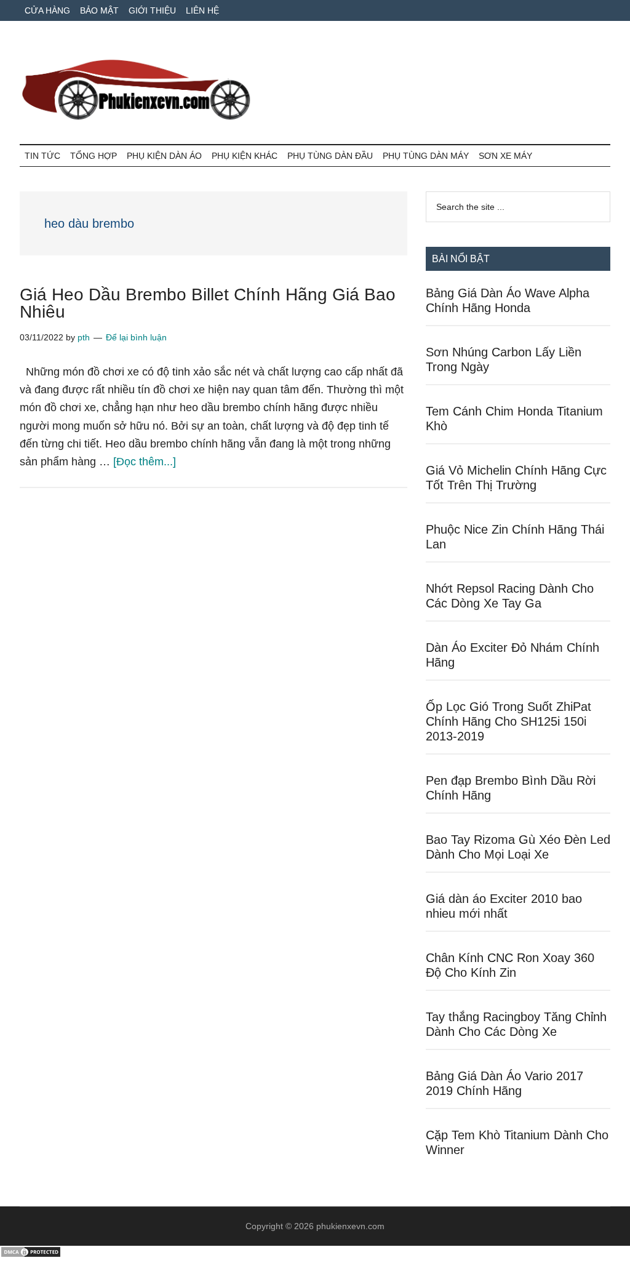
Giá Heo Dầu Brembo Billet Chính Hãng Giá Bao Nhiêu (208, 303)
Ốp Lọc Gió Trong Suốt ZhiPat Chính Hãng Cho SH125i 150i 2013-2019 (508, 721)
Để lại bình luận (136, 337)
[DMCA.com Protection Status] (31, 1254)
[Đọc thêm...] (144, 461)
